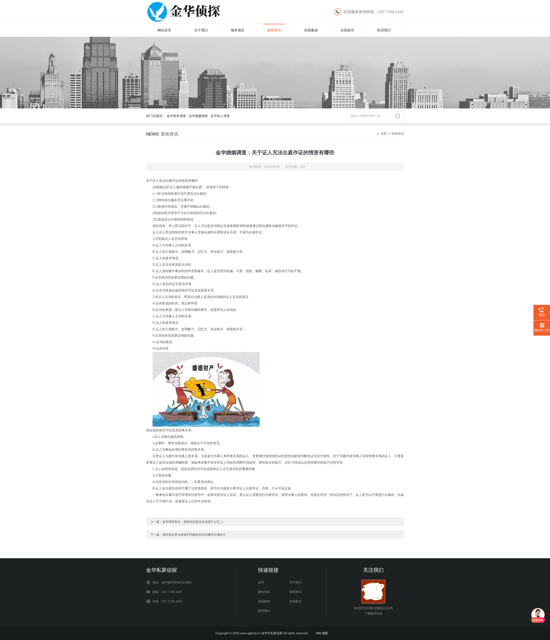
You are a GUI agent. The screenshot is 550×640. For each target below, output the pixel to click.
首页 (384, 133)
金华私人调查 (220, 116)
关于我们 (201, 30)
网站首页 (164, 30)
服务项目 (237, 30)
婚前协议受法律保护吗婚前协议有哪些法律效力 (194, 534)
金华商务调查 (176, 116)
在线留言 (347, 30)
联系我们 (384, 30)
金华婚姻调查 (198, 116)
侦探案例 (311, 30)
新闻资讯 (274, 30)
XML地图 (322, 633)
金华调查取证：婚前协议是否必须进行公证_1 (192, 521)
